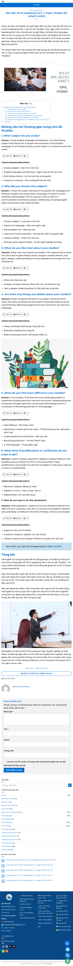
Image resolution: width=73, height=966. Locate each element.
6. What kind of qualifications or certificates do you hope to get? (26, 119)
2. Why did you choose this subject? (17, 111)
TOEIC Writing (6, 850)
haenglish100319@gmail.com (14, 925)
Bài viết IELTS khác (7, 799)
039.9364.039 (8, 922)
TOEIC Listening (7, 843)
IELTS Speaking (6, 822)
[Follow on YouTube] (6, 951)
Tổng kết (6, 121)
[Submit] (70, 785)
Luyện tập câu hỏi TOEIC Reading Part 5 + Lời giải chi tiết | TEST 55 (29, 870)
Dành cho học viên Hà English (11, 812)
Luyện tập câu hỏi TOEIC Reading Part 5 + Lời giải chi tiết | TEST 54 (29, 875)
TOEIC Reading (6, 846)
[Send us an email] (13, 946)
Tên (6, 729)
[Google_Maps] (67, 961)
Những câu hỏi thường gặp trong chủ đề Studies (18, 107)
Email (7, 740)
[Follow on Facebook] (3, 946)
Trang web (8, 751)
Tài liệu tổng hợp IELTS (9, 833)
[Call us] (3, 951)
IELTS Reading (6, 819)
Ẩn (30, 103)
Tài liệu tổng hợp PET (9, 836)
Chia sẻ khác (5, 809)
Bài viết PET (5, 802)
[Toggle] (71, 795)
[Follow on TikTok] (10, 946)
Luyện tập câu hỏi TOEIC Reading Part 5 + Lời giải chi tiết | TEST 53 (29, 880)
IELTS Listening (6, 816)
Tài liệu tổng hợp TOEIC (9, 839)
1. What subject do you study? (15, 109)
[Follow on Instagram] (6, 946)
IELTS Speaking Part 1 (36, 10)
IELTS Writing (6, 826)
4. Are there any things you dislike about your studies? (23, 115)
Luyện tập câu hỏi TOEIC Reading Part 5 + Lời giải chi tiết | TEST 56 (29, 865)
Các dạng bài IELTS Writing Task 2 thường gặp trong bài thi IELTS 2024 (31, 860)
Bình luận (8, 712)
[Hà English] (2, 1)
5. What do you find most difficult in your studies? (21, 117)
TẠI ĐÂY (57, 546)
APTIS (3, 795)
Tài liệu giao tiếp (7, 829)
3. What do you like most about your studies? (20, 113)
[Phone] (67, 955)
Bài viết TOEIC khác (8, 805)
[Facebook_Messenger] (67, 949)
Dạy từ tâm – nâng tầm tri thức (36, 668)
